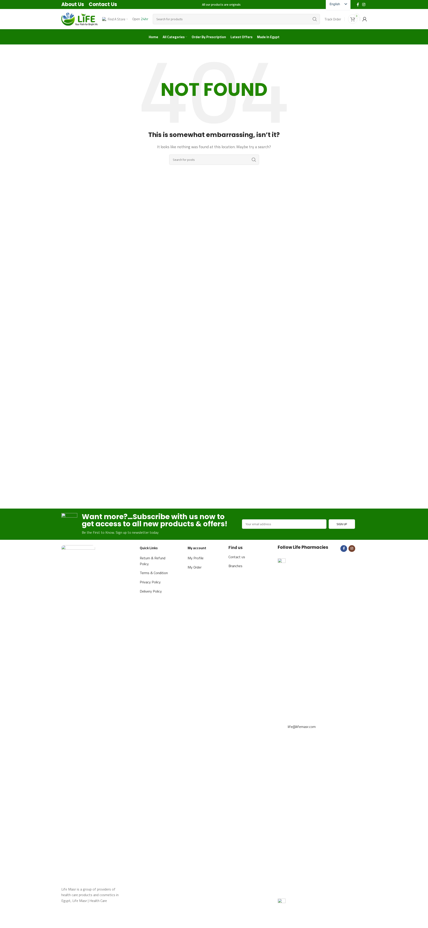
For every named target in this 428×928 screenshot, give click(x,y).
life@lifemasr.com (302, 726)
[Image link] (78, 713)
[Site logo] (79, 18)
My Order (195, 567)
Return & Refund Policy (152, 561)
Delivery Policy (151, 591)
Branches (235, 565)
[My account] (364, 19)
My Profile (196, 558)
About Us (72, 4)
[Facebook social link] (358, 4)
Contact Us (103, 4)
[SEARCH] (315, 19)
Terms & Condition (154, 572)
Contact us (236, 556)
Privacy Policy (150, 582)
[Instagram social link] (364, 4)
